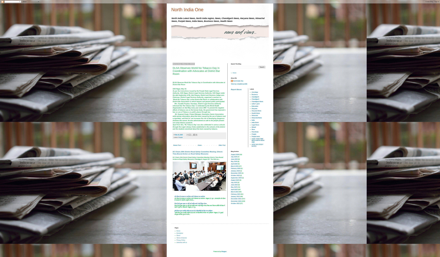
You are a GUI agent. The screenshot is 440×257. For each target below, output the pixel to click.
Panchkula (255, 132)
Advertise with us (181, 242)
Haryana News (256, 111)
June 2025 (234, 185)
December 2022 (236, 199)
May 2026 (234, 161)
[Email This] (188, 135)
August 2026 (235, 154)
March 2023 (235, 192)
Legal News (255, 125)
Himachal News (257, 118)
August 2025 (235, 180)
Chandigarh (255, 99)
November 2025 (236, 173)
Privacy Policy (180, 240)
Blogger (223, 251)
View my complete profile (239, 84)
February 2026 (235, 168)
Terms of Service (181, 238)
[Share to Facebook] (194, 135)
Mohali (254, 127)
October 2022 (235, 203)
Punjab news (256, 136)
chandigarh (255, 97)
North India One (187, 9)
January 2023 (235, 196)
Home (200, 145)
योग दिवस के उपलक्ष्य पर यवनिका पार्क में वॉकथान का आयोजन (189, 196)
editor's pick (256, 104)
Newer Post (177, 145)
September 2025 (236, 178)
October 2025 (235, 175)
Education (255, 106)
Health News (256, 113)
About (178, 235)
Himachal (255, 115)
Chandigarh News (257, 101)
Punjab (180, 137)
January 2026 (235, 171)
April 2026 (234, 164)
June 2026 (234, 159)
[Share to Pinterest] (196, 135)
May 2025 (234, 187)
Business (255, 94)
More (253, 129)
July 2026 (234, 157)
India (253, 120)
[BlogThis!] (190, 135)
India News (255, 122)
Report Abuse (236, 89)
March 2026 (235, 166)
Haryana (254, 108)
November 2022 (236, 201)
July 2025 (234, 182)
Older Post (222, 145)
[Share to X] (192, 135)
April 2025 (234, 189)
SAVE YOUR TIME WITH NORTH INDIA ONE (258, 140)
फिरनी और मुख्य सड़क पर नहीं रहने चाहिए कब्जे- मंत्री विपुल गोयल (190, 203)
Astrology (255, 92)
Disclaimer (179, 233)
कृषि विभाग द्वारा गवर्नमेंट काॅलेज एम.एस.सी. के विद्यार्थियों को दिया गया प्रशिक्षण (193, 211)
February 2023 (235, 194)
